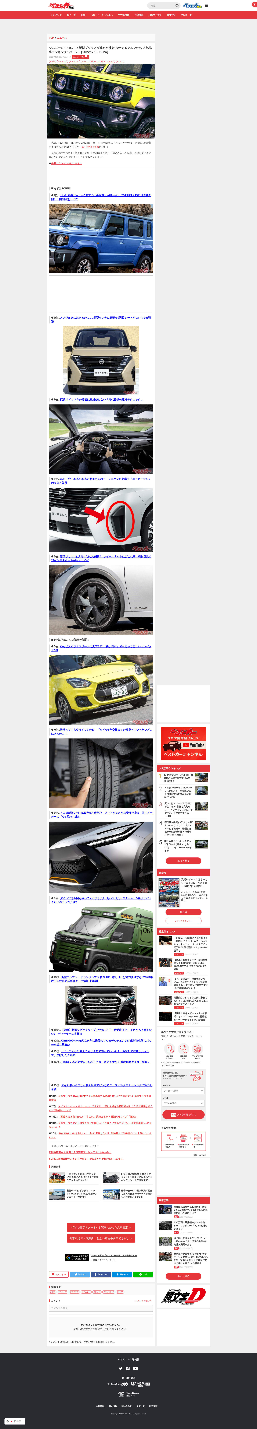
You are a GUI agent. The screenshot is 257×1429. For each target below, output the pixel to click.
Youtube (135, 1368)
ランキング (56, 15)
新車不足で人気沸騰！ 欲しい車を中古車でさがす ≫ (101, 1238)
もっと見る (183, 860)
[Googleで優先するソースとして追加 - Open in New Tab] (77, 1257)
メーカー (166, 1085)
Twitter (120, 1368)
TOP (51, 37)
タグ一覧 (140, 1406)
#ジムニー (86, 61)
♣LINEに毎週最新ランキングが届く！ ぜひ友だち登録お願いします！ (86, 1158)
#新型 (52, 61)
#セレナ (97, 61)
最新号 (183, 912)
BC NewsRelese (90, 146)
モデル (165, 1097)
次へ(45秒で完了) (183, 1114)
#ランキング (109, 61)
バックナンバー (183, 920)
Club (192, 5)
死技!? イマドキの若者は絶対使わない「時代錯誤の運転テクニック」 (101, 399)
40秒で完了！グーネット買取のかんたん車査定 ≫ (101, 1227)
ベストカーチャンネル (102, 15)
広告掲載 (153, 1406)
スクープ (71, 15)
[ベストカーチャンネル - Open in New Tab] (183, 743)
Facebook (128, 1368)
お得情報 (138, 15)
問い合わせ (127, 1406)
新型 (83, 15)
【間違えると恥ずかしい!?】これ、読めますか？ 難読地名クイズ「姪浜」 (97, 1116)
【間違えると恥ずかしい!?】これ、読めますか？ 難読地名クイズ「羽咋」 (105, 1062)
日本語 (135, 1359)
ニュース (62, 37)
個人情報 (113, 1406)
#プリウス (74, 61)
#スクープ (62, 61)
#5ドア (120, 61)
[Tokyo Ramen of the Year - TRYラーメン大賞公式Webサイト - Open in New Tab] (128, 1395)
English (122, 1359)
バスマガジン (155, 15)
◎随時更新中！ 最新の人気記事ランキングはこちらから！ (80, 1152)
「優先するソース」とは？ (103, 1259)
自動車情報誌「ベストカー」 (61, 5)
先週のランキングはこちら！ (66, 163)
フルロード (186, 15)
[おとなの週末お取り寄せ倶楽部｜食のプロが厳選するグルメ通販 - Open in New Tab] (117, 1384)
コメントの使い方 (143, 1300)
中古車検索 (123, 15)
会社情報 (100, 1406)
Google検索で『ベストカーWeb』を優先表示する (114, 1255)
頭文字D (171, 15)
